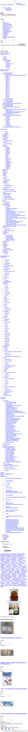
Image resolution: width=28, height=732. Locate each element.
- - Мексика (10, 572)
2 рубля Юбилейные (7, 102)
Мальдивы (5, 181)
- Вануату (6, 280)
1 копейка (8, 61)
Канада (4, 173)
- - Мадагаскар (23, 570)
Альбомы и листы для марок (12, 410)
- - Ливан (12, 570)
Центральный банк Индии (12, 524)
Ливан (4, 178)
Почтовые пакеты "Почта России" (10, 465)
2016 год (8, 95)
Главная (5, 546)
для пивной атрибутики (11, 449)
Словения (8, 164)
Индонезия (5, 169)
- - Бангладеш (12, 558)
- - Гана (16, 563)
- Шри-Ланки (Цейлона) (9, 386)
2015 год (8, 93)
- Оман (4, 357)
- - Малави (10, 571)
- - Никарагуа (13, 574)
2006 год (8, 83)
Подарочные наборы (7, 25)
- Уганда (6, 381)
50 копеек (8, 67)
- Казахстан (7, 310)
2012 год (8, 90)
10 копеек (8, 118)
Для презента (6, 22)
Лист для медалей (10, 451)
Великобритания (8, 143)
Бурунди (5, 142)
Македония (7, 179)
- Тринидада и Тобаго (9, 378)
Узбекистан (5, 244)
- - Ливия (17, 570)
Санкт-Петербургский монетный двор (14, 516)
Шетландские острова (8, 249)
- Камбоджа (5, 311)
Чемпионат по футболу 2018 (12, 440)
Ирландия (8, 151)
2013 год (8, 91)
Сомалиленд (6, 232)
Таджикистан (6, 241)
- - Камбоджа (21, 566)
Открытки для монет (10, 430)
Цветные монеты (9, 98)
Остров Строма (6, 194)
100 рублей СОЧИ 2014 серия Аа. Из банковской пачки (13, 713)
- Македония (7, 334)
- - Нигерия (13, 573)
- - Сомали (24, 579)
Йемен (4, 170)
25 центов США (9, 236)
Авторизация (9, 8)
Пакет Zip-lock (6, 462)
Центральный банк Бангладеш (12, 520)
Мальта (7, 160)
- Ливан (6, 330)
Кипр (7, 155)
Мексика (5, 182)
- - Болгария (19, 559)
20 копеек (8, 66)
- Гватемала (7, 292)
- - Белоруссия (19, 558)
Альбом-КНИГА (9, 406)
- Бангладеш (5, 267)
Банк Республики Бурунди (12, 491)
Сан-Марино (7, 228)
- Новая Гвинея (7, 354)
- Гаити (6, 285)
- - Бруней (7, 560)
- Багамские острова (8, 265)
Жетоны (5, 35)
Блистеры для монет (10, 414)
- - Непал (7, 573)
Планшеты (5, 33)
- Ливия (6, 331)
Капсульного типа (10, 425)
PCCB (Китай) (9, 487)
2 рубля (7, 120)
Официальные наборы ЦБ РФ (12, 112)
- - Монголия (23, 572)
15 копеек (8, 64)
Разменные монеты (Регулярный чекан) (12, 115)
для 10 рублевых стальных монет (13, 418)
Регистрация (8, 10)
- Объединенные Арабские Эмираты (12, 356)
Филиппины (7, 248)
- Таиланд (5, 376)
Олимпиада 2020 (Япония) (10, 191)
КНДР (4, 175)
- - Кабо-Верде (7, 566)
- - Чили (17, 582)
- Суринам (6, 375)
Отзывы (5, 539)
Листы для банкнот (10, 452)
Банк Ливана (8, 490)
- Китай (5, 317)
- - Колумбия (23, 567)
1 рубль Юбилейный (7, 72)
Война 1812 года (9, 417)
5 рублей (5, 59)
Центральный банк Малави (12, 525)
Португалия (8, 162)
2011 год (8, 89)
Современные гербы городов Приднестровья (16, 224)
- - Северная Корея (15, 578)
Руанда (4, 227)
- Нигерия (5, 349)
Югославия (5, 252)
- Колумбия (7, 319)
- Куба (5, 323)
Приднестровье (6, 204)
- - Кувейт (21, 569)
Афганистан (6, 134)
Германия (8, 149)
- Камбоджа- (7, 313)
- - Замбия (18, 564)
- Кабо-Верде (7, 308)
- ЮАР (5, 388)
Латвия (7, 156)
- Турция (6, 380)
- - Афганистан (21, 557)
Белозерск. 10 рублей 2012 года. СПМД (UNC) (11, 637)
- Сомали (6, 374)
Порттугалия (6, 203)
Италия (7, 154)
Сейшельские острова (9, 230)
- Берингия (5, 269)
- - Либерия (7, 570)
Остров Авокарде (7, 193)
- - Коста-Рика (10, 569)
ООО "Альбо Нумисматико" (12, 510)
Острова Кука (7, 196)
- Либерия (6, 328)
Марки (4, 38)
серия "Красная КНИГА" (11, 436)
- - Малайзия (16, 571)
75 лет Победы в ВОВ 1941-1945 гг (13, 405)
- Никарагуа (7, 353)
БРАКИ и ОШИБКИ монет (9, 37)
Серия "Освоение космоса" (12, 216)
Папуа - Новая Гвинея (9, 199)
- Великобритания (7, 281)
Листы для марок (9, 454)
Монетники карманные (11, 426)
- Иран (4, 305)
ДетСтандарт (9, 499)
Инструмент (7, 443)
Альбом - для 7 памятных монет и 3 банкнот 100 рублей (14, 688)
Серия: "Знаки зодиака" (11, 223)
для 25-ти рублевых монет (11, 420)
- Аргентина (7, 263)
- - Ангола (7, 557)
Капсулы (5, 445)
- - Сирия (7, 579)
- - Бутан (18, 560)
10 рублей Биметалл (7, 74)
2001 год (8, 77)
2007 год (8, 84)
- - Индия (7, 565)
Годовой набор (9, 125)
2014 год (8, 92)
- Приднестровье (8, 360)
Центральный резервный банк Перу (14, 532)
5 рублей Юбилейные (8, 105)
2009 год (8, 86)
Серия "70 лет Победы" (11, 213)
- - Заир (14, 564)
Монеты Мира (6, 29)
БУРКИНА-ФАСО (8, 140)
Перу (4, 200)
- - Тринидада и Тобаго (18, 580)
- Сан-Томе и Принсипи (9, 365)
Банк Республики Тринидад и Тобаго (14, 492)
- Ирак (5, 304)
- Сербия (5, 369)
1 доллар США (9, 235)
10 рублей (8, 119)
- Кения (6, 316)
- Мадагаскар (7, 333)
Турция (4, 242)
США (4, 234)
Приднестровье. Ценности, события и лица (15, 211)
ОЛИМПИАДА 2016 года (9, 189)
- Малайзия (6, 338)
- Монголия (5, 345)
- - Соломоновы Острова (15, 579)
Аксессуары (5, 34)
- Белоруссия (7, 268)
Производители (4, 476)
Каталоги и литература (8, 446)
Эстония (8, 168)
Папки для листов (10, 458)
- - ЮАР (7, 583)
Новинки (5, 534)
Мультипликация (9, 427)
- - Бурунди (13, 560)
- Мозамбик (7, 344)
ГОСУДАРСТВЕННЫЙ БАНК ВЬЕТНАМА (16, 497)
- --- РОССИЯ (7, 584)
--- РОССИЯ (6, 392)
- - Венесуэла (13, 562)
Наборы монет (9, 110)
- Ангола (6, 261)
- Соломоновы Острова (9, 372)
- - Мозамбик (16, 572)
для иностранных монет (11, 421)
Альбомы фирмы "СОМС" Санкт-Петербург (16, 412)
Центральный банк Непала (12, 526)
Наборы (5, 108)
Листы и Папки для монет (9, 447)
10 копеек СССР (9, 63)
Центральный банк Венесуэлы (12, 523)
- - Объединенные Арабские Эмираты (14, 575)
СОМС (7, 517)
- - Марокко (3, 572)
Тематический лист (10, 460)
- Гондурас (6, 259)
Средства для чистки (9, 467)
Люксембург (8, 158)
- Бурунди (6, 277)
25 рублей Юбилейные (8, 104)
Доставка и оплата (5, 4)
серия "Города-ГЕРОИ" (11, 434)
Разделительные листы (11, 459)
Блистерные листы (10, 413)
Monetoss (8, 485)
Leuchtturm (8, 483)
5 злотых (8, 202)
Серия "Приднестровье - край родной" (14, 221)
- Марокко (6, 341)
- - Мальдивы (23, 571)
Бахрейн (5, 135)
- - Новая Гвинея (21, 574)
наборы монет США (10, 239)
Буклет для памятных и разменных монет (15, 416)
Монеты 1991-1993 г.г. (8, 27)
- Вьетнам (5, 283)
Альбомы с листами (8, 442)
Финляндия (8, 166)
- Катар (6, 314)
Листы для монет (9, 455)
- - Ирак (19, 565)
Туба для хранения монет (10, 468)
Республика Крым (10, 432)
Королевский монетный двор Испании (14, 504)
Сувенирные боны (7, 395)
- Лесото (6, 326)
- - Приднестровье (7, 577)
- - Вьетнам (20, 562)
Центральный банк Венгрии (12, 521)
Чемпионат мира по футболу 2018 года (11, 126)
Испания (8, 153)
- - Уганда (6, 582)
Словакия (8, 163)
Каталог (4, 52)
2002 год (8, 78)
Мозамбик (8, 506)
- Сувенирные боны (21, 584)
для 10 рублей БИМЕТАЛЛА (12, 419)
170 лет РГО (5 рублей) (11, 403)
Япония (6, 253)
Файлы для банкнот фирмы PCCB (13, 461)
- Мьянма (5, 347)
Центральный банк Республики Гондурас (15, 527)
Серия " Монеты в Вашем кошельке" (14, 433)
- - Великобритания (5, 562)
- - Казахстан (15, 566)
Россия (7, 513)
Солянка (5, 231)
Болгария (5, 138)
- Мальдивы (7, 339)
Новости (5, 538)
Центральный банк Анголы (12, 519)
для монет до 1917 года (11, 423)
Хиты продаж (6, 535)
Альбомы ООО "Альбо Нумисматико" (14, 411)
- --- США (13, 584)
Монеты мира (8, 727)
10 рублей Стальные (7, 99)
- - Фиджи (12, 582)
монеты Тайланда (8, 185)
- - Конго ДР (4, 569)
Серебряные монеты (7, 31)
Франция (8, 167)
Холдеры (6, 470)
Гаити (4, 144)
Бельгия (7, 148)
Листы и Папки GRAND (11, 456)
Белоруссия (5, 136)
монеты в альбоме (10, 238)
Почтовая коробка (8, 464)
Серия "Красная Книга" (11, 220)
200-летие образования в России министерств (16, 75)
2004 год (8, 81)
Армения (6, 133)
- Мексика (6, 343)
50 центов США (9, 237)
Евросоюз (5, 146)
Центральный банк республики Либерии (15, 528)
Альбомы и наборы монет (11, 208)
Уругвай (5, 246)
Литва (7, 157)
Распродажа (5, 537)
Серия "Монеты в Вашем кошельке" (14, 478)
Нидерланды (8, 161)
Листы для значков (10, 453)
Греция (7, 150)
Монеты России (6, 28)
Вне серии (8, 209)
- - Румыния (20, 577)
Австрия (8, 147)
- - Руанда (14, 577)
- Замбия (5, 298)
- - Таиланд (10, 580)
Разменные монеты (7, 60)
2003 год (8, 79)
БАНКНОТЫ (6, 32)
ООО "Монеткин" (10, 511)
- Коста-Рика (7, 321)
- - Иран (24, 565)
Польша (5, 201)
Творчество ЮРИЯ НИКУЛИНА (13, 438)
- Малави (6, 336)
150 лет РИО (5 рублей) (11, 401)
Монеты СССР (6, 26)
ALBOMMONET (9, 480)
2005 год (8, 82)
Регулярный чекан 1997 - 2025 (12, 431)
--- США (5, 394)
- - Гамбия (11, 563)
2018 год (8, 97)
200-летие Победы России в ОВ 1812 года (12, 103)
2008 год (8, 85)
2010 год (8, 88)
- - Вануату (24, 560)
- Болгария (6, 273)
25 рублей (8, 206)
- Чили (5, 385)
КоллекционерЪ (9, 503)
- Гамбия (6, 288)
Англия (6, 131)
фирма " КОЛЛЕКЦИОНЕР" (12, 439)
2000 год (8, 76)
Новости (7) (18, 3)
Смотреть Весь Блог (20, 4)
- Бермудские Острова (9, 271)
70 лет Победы (9, 404)
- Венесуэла (5, 282)
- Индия (5, 300)
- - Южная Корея (14, 583)
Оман (4, 192)
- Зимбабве (6, 299)
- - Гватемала (22, 563)
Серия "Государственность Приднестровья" (15, 215)
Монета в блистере (7, 24)
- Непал (6, 348)
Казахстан (5, 171)
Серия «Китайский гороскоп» (12, 222)
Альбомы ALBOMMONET (12, 407)
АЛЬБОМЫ (5, 400)
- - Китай (17, 567)
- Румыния (6, 364)
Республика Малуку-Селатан (9, 226)
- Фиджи (6, 383)
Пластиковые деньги (10, 210)
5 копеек (8, 122)
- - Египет (9, 564)
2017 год (8, 96)
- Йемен (6, 306)
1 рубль (4, 56)
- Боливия (6, 274)
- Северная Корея (7, 366)
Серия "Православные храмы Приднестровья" (16, 217)
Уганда (4, 243)
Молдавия (6, 183)
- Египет (6, 295)
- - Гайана (6, 563)
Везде (4, 21)
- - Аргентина (13, 557)
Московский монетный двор (12, 507)
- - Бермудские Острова (10, 559)
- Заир (5, 296)
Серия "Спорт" (9, 219)
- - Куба (16, 569)
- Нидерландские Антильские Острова (13, 351)
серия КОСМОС (9, 437)
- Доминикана (7, 293)
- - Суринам (4, 580)
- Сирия (5, 370)
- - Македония (4, 571)
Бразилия (5, 139)
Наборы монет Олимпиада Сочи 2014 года (15, 111)
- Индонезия (7, 302)
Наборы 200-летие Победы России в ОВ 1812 (16, 109)
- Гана (5, 290)
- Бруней (5, 275)
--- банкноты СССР (8, 391)
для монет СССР (9, 424)
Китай (4, 174)
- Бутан (4, 278)
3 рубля (4, 57)
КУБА (5, 177)
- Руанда (6, 362)
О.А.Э (4, 188)
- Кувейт (6, 325)
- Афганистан (6, 264)
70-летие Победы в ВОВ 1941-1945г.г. (11, 106)
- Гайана (6, 287)
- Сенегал (6, 368)
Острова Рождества (7, 197)
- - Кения (12, 567)
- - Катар (8, 567)
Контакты (11, 4)
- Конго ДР (5, 320)
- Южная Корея (7, 390)
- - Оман (18, 576)
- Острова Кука (7, 359)
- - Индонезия (13, 565)
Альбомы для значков (10, 409)
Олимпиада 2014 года (8, 113)
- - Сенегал (23, 578)
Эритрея (5, 250)
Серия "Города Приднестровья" (13, 214)
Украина (5, 245)
